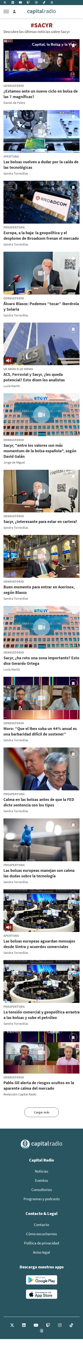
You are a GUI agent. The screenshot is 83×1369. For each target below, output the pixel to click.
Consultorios (41, 1189)
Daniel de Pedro (14, 103)
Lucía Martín (11, 386)
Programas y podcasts (42, 1198)
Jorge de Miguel (14, 462)
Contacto (41, 1224)
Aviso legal (41, 1252)
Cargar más (41, 1112)
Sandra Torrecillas (15, 173)
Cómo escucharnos (41, 1233)
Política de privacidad (41, 1243)
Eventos (41, 1180)
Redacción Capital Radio (19, 1094)
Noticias (41, 1171)
